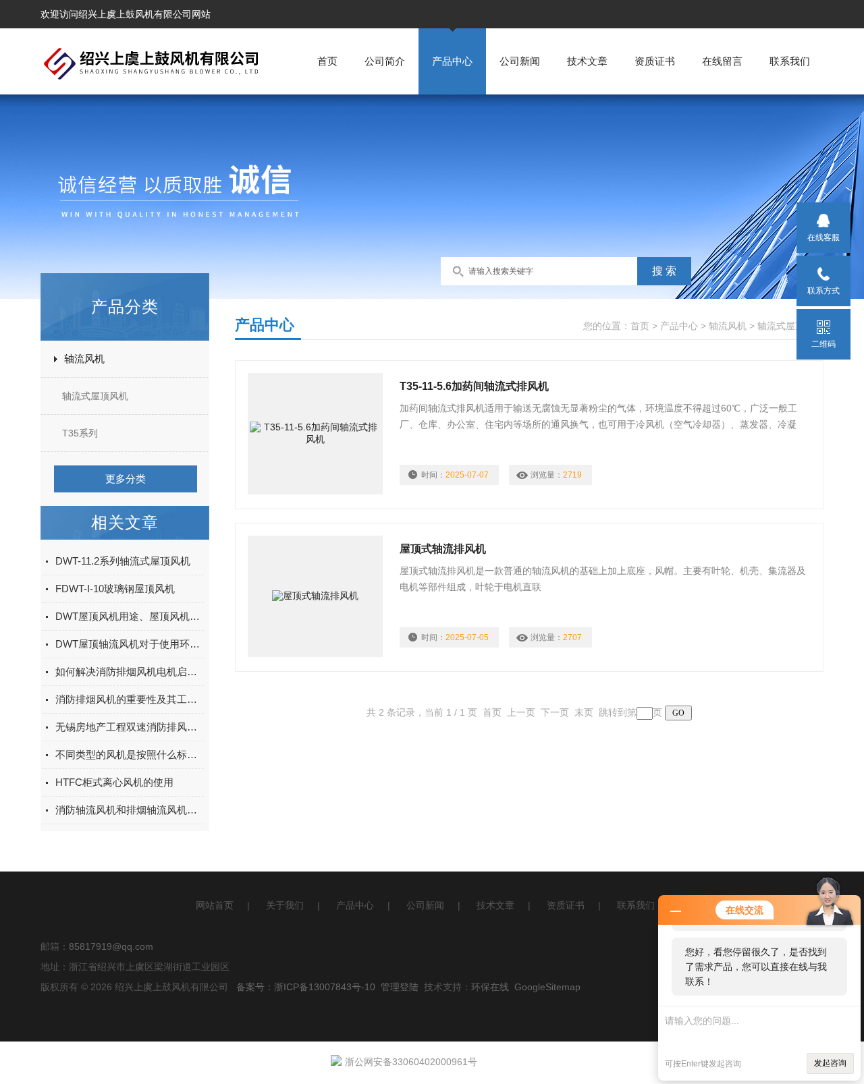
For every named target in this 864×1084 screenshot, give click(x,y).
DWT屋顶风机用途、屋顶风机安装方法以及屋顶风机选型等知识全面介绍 (129, 616)
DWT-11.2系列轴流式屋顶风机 (122, 561)
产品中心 (452, 61)
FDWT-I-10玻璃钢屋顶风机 (115, 588)
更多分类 (125, 478)
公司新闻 (520, 61)
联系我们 (790, 61)
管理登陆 (399, 986)
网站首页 (215, 905)
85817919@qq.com (111, 946)
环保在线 (490, 986)
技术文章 (587, 61)
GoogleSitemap (547, 986)
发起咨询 (830, 1063)
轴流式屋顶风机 (95, 396)
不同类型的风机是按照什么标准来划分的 (129, 754)
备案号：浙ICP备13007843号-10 (305, 986)
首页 (327, 61)
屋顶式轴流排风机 (443, 548)
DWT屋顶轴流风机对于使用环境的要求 (129, 644)
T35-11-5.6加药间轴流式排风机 (474, 386)
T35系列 (80, 433)
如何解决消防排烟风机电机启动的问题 (129, 671)
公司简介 (384, 61)
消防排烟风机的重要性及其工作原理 (129, 699)
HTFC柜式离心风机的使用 (114, 782)
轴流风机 (84, 358)
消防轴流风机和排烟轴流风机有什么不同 (129, 810)
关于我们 (285, 905)
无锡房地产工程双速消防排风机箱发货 (129, 727)
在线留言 (722, 61)
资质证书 (654, 61)
